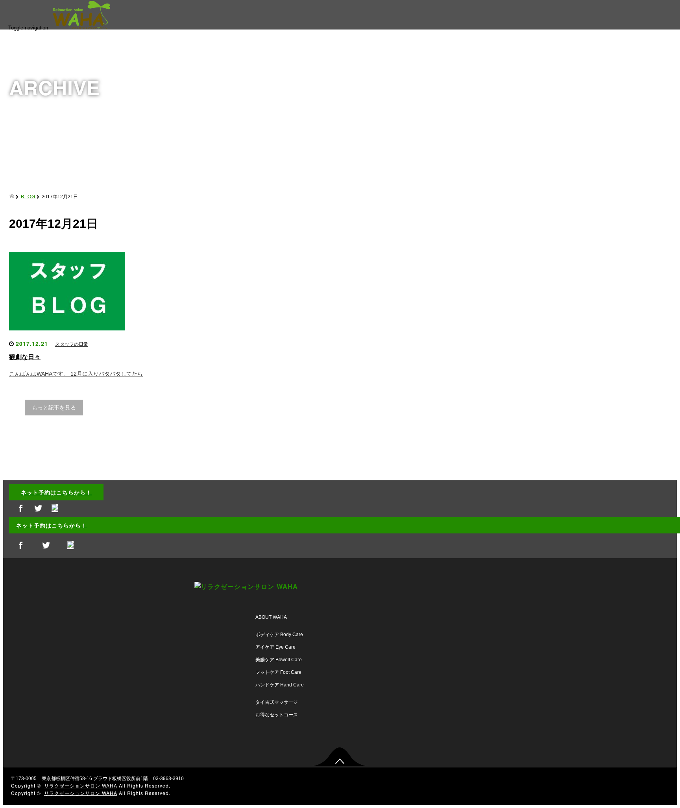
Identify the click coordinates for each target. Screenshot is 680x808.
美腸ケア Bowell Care (278, 659)
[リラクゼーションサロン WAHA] (91, 26)
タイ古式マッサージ (276, 702)
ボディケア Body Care (279, 634)
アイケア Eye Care (275, 647)
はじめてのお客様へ (638, 74)
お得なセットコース (276, 715)
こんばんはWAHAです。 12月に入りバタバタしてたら (76, 374)
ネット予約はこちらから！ (56, 492)
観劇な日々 (25, 357)
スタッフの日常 (71, 344)
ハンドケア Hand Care (279, 685)
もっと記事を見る (54, 407)
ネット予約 (627, 99)
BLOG (620, 125)
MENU (621, 49)
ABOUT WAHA (271, 617)
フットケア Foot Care (278, 672)
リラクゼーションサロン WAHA (80, 785)
